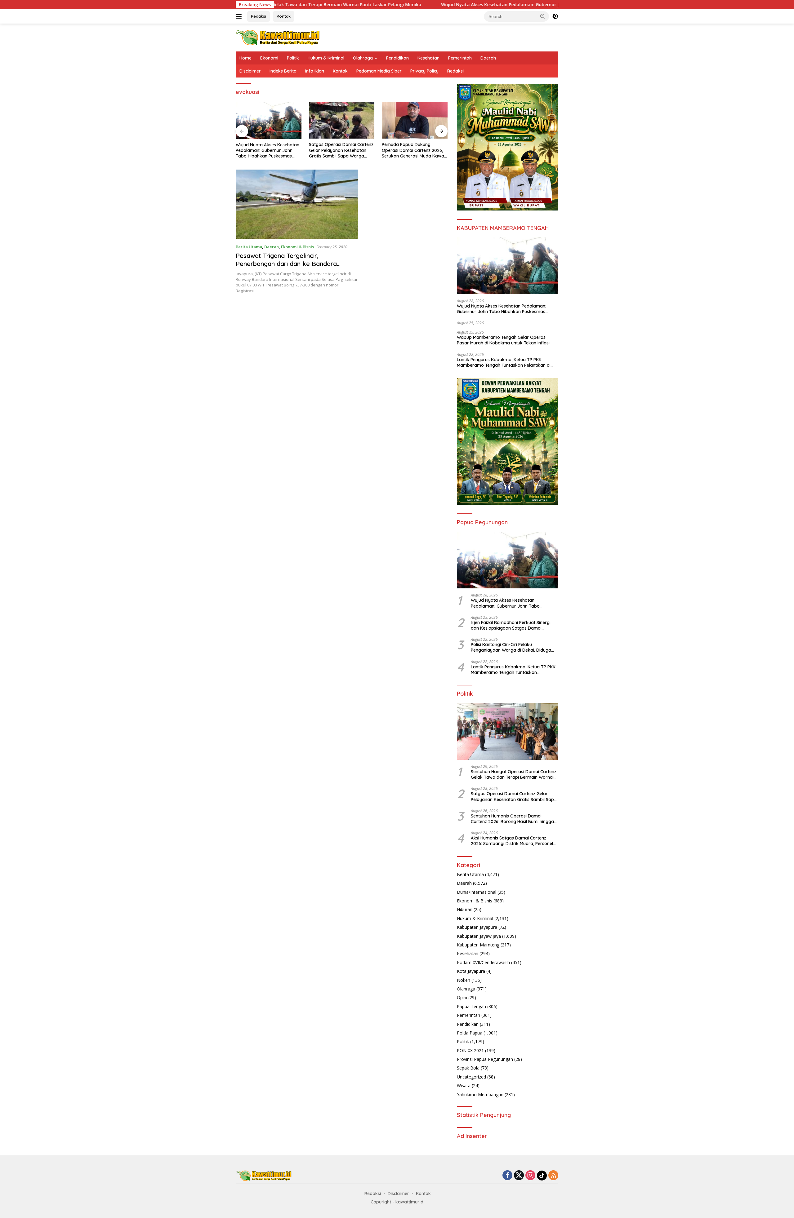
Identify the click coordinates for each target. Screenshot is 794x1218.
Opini (462, 997)
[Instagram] (530, 1175)
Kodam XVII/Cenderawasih (483, 962)
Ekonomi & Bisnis (297, 247)
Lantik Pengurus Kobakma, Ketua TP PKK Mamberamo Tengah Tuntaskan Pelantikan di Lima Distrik (504, 362)
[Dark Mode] (555, 16)
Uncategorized (471, 1077)
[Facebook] (507, 1175)
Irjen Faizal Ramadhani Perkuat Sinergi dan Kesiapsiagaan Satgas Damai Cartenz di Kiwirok (511, 625)
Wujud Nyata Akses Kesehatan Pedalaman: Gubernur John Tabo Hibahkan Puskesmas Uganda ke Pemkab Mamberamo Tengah (509, 4)
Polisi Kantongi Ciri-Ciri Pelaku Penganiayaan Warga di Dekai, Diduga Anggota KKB (511, 647)
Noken (463, 980)
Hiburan (464, 909)
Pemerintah (460, 58)
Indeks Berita (283, 71)
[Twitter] (519, 1175)
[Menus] (240, 16)
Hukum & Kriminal (326, 58)
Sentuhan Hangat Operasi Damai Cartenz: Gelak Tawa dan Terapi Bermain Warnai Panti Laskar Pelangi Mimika (514, 774)
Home (245, 58)
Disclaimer (250, 71)
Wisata (464, 1085)
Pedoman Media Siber (379, 71)
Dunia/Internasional (476, 892)
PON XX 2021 (470, 1050)
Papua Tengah (471, 1006)
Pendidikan (397, 58)
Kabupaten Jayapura (477, 927)
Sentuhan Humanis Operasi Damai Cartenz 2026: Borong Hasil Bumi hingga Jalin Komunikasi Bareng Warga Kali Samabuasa (512, 818)
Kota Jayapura (471, 971)
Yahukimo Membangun (480, 1094)
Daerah (488, 58)
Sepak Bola (468, 1068)
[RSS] (553, 1175)
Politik (293, 58)
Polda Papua (469, 1033)
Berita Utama (249, 247)
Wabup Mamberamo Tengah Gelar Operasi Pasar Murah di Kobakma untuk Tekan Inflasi (503, 340)
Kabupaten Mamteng (478, 945)
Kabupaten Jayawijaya (479, 936)
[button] (543, 16)
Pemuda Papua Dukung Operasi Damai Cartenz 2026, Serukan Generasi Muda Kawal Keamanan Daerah (413, 150)
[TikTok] (542, 1175)
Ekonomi (269, 58)
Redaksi (258, 16)
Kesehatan (428, 58)
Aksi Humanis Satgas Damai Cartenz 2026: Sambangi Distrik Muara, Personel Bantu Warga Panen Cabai (512, 840)
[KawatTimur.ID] (278, 37)
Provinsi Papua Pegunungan (485, 1059)
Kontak (284, 16)
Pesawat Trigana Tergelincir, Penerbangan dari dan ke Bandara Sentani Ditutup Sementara (286, 264)
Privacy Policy (424, 71)
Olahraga (363, 58)
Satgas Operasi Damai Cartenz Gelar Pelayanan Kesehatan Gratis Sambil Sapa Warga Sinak (341, 150)
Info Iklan (314, 71)
